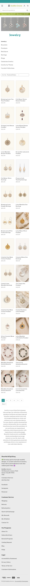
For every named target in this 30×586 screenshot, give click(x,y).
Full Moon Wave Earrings (6, 179)
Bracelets (4, 45)
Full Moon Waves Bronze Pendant (21, 100)
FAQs (3, 549)
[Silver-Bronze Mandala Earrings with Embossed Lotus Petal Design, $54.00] (22, 194)
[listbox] (13, 75)
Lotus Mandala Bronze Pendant (6, 152)
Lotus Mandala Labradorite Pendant (22, 337)
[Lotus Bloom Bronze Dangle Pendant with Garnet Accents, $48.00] (22, 115)
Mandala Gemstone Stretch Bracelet (7, 363)
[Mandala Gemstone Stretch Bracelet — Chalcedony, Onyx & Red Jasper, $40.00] (7, 378)
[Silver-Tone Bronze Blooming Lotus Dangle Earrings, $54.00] (7, 194)
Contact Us (5, 522)
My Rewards (5, 515)
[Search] (27, 10)
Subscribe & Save (7, 535)
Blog (3, 546)
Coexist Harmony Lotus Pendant (21, 310)
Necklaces (4, 51)
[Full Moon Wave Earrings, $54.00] (7, 167)
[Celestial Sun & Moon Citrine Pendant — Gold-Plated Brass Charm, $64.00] (7, 246)
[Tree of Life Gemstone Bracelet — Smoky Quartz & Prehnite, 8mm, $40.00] (22, 352)
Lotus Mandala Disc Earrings (22, 205)
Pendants (4, 48)
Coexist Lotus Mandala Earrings (6, 284)
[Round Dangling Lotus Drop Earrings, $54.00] (7, 220)
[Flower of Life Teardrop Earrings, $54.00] (22, 167)
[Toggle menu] (2, 6)
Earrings (4, 55)
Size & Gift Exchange (8, 511)
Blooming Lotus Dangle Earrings (6, 205)
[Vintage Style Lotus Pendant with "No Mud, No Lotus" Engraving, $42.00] (7, 115)
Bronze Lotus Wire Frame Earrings (6, 231)
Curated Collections (7, 68)
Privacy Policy (6, 562)
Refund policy (6, 508)
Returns (4, 504)
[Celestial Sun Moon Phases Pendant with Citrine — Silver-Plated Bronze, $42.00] (7, 299)
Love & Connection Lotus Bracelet (21, 389)
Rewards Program (7, 538)
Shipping (4, 500)
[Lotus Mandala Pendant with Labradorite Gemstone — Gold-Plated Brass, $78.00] (22, 325)
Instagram (5, 488)
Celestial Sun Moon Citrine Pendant (7, 258)
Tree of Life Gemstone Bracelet (21, 363)
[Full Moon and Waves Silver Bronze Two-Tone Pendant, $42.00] (22, 89)
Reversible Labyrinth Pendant (22, 152)
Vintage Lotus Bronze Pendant (7, 126)
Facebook (5, 484)
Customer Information (9, 569)
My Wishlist (6, 519)
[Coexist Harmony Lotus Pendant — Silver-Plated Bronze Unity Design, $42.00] (22, 299)
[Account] (24, 5)
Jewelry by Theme (7, 65)
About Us (4, 531)
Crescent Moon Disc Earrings (22, 258)
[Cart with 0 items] (27, 5)
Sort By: (4, 75)
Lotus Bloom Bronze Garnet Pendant (22, 126)
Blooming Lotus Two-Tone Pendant (7, 100)
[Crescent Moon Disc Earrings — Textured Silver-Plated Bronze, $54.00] (22, 246)
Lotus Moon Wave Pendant (21, 231)
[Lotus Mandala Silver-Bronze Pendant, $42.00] (7, 141)
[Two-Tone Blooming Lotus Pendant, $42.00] (7, 89)
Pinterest (4, 492)
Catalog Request (7, 542)
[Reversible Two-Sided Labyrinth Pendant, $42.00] (22, 141)
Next (3, 404)
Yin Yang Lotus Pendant (20, 284)
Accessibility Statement (9, 558)
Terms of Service (7, 565)
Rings (3, 58)
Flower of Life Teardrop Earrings (21, 179)
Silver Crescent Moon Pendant (7, 337)
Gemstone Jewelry (7, 61)
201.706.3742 (5, 480)
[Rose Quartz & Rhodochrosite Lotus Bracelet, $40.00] (22, 378)
